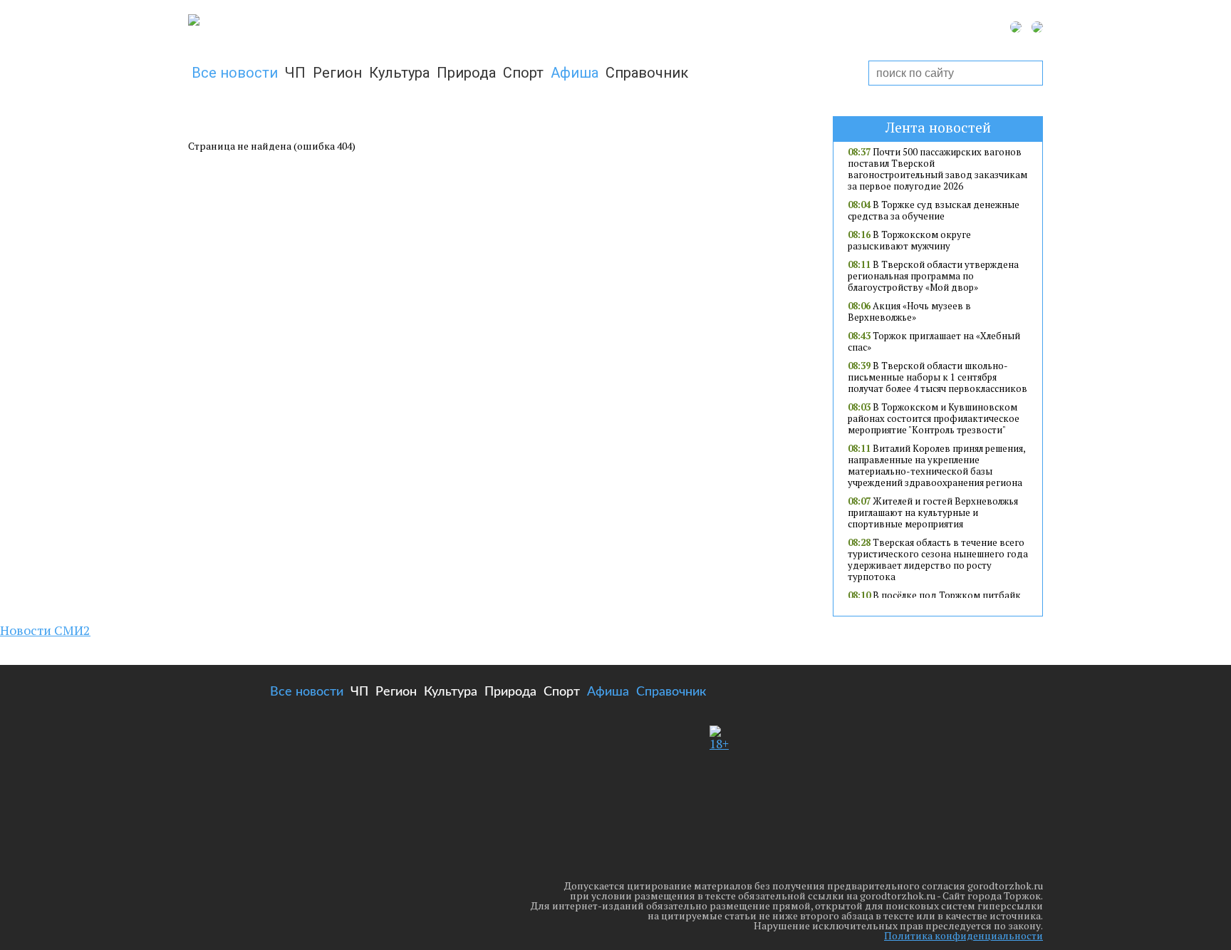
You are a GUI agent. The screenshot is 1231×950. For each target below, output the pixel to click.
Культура (399, 72)
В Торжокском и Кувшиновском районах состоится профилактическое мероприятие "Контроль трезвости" (933, 418)
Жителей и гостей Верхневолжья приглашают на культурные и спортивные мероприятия (933, 512)
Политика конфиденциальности (963, 935)
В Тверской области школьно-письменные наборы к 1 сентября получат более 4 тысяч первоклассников (937, 377)
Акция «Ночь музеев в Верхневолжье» (909, 311)
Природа (466, 72)
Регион (337, 72)
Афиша (574, 72)
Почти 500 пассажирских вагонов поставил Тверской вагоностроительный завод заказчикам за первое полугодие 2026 (937, 168)
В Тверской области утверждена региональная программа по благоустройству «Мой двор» (933, 276)
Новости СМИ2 (45, 630)
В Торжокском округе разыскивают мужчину (909, 240)
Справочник (647, 72)
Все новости (235, 72)
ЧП (295, 72)
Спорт (523, 72)
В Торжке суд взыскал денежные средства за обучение (933, 210)
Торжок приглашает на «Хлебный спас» (934, 341)
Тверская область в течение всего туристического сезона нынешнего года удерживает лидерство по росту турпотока (938, 559)
